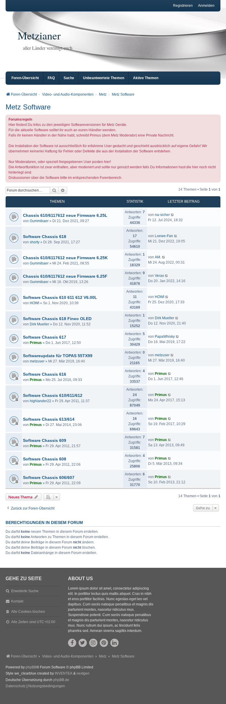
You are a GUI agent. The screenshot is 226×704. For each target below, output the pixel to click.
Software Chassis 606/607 (48, 477)
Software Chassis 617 (44, 337)
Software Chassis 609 (44, 440)
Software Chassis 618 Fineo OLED (57, 318)
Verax (159, 276)
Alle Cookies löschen (28, 612)
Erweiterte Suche (25, 591)
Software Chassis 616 (44, 374)
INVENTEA (63, 673)
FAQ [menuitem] (51, 78)
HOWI (34, 303)
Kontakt (17, 601)
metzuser (37, 361)
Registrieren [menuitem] (183, 6)
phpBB (31, 667)
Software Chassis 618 (44, 236)
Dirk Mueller (39, 324)
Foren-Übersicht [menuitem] (25, 78)
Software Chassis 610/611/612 (52, 395)
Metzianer (39, 35)
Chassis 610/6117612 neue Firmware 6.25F (65, 276)
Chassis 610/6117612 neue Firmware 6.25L (65, 215)
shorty (34, 242)
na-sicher (162, 215)
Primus (36, 343)
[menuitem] (16, 686)
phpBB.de (61, 680)
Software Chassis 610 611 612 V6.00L (60, 297)
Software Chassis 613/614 (48, 419)
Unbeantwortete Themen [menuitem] (103, 78)
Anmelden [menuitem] (206, 6)
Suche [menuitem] (69, 78)
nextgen (83, 673)
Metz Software (28, 107)
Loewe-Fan (164, 236)
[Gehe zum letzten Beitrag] (173, 214)
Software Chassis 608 (44, 459)
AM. (158, 257)
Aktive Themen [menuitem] (145, 78)
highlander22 (40, 401)
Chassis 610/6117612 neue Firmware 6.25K (65, 257)
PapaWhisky (165, 336)
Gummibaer (39, 221)
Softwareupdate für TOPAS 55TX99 (57, 355)
